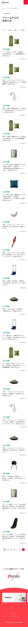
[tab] (12, 607)
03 (14, 549)
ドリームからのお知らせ (13, 8)
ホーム (3, 8)
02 (11, 549)
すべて (4, 30)
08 (20, 549)
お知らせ (10, 30)
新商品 (15, 30)
